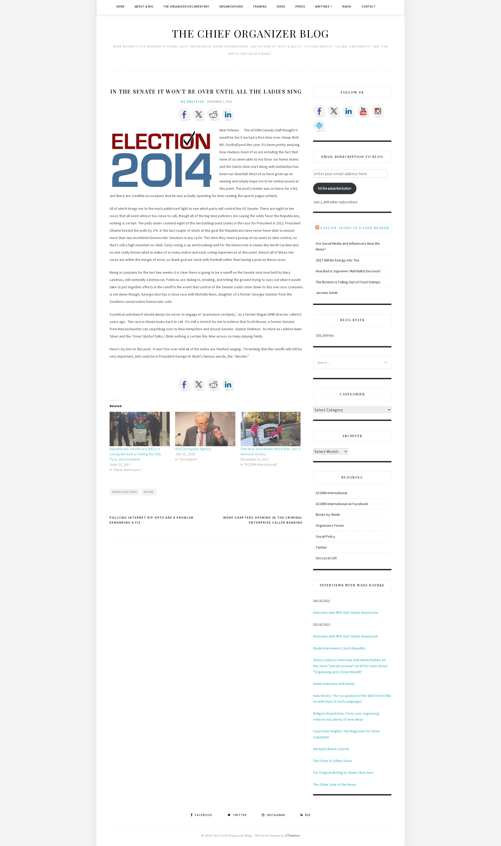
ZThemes (292, 835)
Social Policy (325, 536)
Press (300, 6)
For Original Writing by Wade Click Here (343, 772)
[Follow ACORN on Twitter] (334, 111)
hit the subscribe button (334, 188)
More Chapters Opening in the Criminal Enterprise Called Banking (263, 520)
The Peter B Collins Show (332, 760)
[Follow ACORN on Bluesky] (319, 125)
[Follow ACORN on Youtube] (363, 111)
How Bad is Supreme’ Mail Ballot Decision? (348, 271)
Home (120, 6)
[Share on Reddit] (213, 114)
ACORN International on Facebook (342, 503)
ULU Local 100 (326, 558)
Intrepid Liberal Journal (331, 748)
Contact (368, 6)
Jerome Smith (327, 292)
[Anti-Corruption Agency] (205, 429)
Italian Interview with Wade (334, 683)
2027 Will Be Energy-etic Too (337, 260)
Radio (346, 6)
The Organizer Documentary (186, 6)
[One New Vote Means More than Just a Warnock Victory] (271, 429)
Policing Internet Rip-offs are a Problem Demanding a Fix (152, 520)
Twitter (321, 547)
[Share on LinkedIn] (228, 114)
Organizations (231, 6)
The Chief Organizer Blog (250, 33)
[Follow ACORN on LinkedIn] (348, 111)
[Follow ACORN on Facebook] (319, 111)
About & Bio (144, 6)
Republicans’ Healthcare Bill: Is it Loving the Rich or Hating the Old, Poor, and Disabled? (135, 454)
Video (281, 6)
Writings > (324, 6)
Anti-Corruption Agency (193, 448)
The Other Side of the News (334, 784)
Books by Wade (328, 514)
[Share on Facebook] (184, 114)
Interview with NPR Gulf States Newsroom (345, 612)
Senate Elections (124, 492)
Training (260, 6)
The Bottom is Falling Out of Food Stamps (348, 282)
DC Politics (192, 101)
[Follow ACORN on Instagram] (378, 111)
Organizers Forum (330, 525)
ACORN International (331, 493)
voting (149, 492)
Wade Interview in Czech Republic (339, 648)
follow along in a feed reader (354, 228)
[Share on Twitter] (199, 114)
